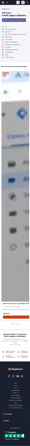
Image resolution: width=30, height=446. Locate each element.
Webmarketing (9, 57)
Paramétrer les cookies (15, 400)
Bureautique (8, 37)
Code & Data (8, 39)
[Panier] (18, 2)
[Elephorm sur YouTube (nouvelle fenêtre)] (17, 376)
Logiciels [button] (6, 420)
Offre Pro (15, 393)
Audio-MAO (8, 32)
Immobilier (8, 47)
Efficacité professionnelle (12, 44)
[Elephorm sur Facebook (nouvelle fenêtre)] (9, 376)
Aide (15, 383)
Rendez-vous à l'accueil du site (15, 20)
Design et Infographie (11, 42)
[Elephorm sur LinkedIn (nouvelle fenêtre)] (22, 376)
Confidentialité (15, 390)
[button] (12, 323)
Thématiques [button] (7, 414)
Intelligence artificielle (11, 49)
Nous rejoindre (15, 395)
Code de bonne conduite (15, 405)
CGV (15, 388)
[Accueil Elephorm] (15, 369)
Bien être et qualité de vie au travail (15, 34)
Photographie (9, 52)
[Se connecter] (23, 2)
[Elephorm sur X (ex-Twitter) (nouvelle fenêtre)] (13, 376)
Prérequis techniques (15, 407)
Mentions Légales (15, 398)
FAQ (15, 385)
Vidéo (6, 55)
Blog (15, 403)
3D (6, 26)
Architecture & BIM (10, 29)
